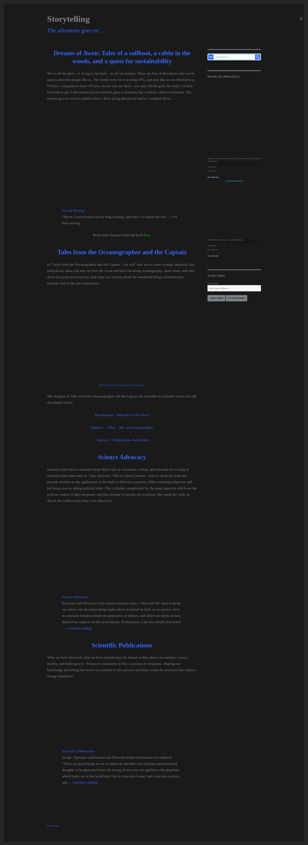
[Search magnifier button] (257, 56)
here (147, 235)
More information (213, 177)
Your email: (213, 283)
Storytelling (68, 19)
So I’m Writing (73, 210)
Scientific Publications (78, 751)
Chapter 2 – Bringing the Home (122, 440)
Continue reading (78, 628)
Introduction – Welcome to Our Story (122, 415)
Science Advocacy (75, 597)
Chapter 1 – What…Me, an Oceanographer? (122, 427)
